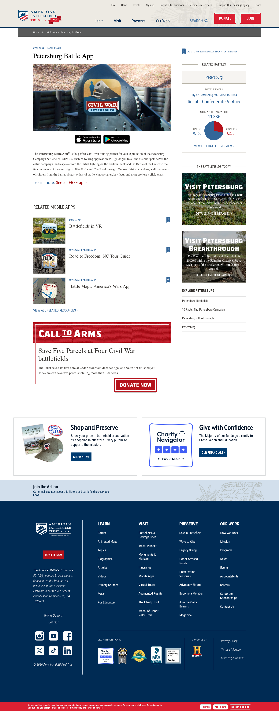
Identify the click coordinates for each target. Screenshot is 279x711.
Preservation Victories (187, 574)
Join (250, 18)
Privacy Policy (229, 641)
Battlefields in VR (85, 226)
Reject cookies (240, 707)
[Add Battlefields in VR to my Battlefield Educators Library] (168, 220)
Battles (102, 533)
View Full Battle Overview (213, 146)
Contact (53, 622)
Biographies (105, 559)
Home (44, 16)
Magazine (185, 615)
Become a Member (191, 593)
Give (113, 5)
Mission (225, 541)
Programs (226, 550)
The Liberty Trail (151, 602)
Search (196, 20)
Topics (102, 550)
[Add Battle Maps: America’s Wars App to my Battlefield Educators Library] (168, 280)
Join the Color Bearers (188, 604)
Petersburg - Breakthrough (198, 318)
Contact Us (227, 606)
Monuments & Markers (147, 557)
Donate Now (135, 385)
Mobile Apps (53, 32)
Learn (99, 21)
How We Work (229, 533)
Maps (101, 594)
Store (258, 5)
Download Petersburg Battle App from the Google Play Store (116, 139)
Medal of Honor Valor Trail (150, 613)
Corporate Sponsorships (228, 596)
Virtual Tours (147, 585)
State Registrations (232, 658)
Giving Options (53, 615)
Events (136, 5)
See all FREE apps (71, 182)
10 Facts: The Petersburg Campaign (203, 309)
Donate (225, 18)
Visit (117, 21)
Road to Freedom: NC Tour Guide (100, 256)
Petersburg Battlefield (195, 301)
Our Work (163, 21)
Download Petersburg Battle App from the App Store (88, 139)
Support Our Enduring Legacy (233, 5)
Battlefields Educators (172, 5)
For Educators (107, 602)
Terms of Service (231, 649)
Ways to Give (187, 541)
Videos (102, 576)
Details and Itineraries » (214, 213)
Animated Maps (107, 541)
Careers (225, 585)
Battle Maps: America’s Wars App (100, 286)
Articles (102, 567)
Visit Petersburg (214, 186)
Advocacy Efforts (190, 585)
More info (220, 707)
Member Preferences (201, 5)
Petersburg (214, 77)
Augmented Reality (150, 593)
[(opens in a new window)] (39, 636)
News (124, 5)
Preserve (139, 21)
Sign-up (150, 5)
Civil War (39, 48)
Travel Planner (148, 546)
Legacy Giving (192, 550)
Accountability (229, 576)
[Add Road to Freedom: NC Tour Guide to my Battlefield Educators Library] (168, 250)
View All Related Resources (54, 310)
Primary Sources (108, 585)
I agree (206, 707)
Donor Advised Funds (188, 561)
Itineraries (145, 567)
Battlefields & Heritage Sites (147, 535)
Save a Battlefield (190, 533)
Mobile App (54, 48)
